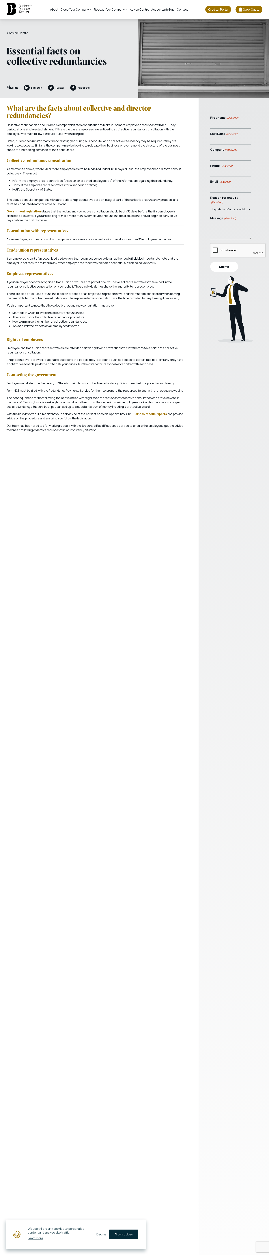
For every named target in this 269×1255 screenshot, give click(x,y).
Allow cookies (124, 1234)
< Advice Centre (17, 33)
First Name (224, 118)
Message (223, 218)
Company (223, 150)
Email (220, 182)
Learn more (35, 1238)
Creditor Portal (218, 9)
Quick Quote (251, 9)
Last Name (224, 134)
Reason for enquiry (224, 200)
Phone (221, 166)
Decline (101, 1234)
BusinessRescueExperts (149, 414)
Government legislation (24, 211)
